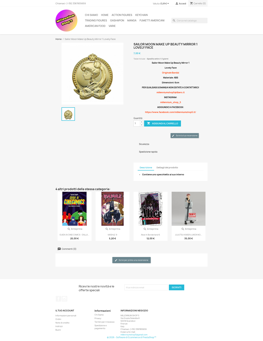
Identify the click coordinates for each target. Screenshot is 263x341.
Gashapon (117, 20)
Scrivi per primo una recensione (133, 260)
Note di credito (62, 322)
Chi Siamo (91, 15)
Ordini (58, 319)
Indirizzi (59, 326)
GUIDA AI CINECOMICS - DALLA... (74, 234)
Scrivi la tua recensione (186, 135)
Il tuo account (64, 310)
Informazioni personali (65, 315)
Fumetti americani (152, 20)
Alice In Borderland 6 (150, 234)
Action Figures (122, 15)
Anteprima (74, 228)
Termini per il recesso (105, 322)
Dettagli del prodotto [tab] (167, 167)
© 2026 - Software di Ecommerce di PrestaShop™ (131, 337)
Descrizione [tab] (146, 167)
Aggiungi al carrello (162, 123)
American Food (95, 26)
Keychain (141, 15)
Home (104, 15)
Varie (112, 26)
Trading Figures (96, 20)
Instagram (64, 299)
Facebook (58, 299)
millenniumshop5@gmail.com (134, 334)
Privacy (98, 318)
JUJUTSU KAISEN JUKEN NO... (188, 234)
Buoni (58, 330)
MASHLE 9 (112, 234)
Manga (131, 20)
